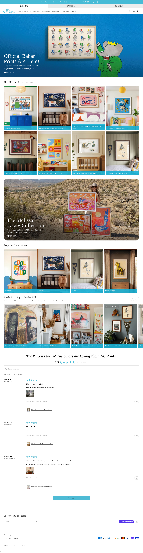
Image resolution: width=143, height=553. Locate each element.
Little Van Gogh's (12, 545)
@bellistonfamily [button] (77, 306)
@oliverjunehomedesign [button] (112, 306)
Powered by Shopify (23, 545)
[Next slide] (137, 299)
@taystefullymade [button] (44, 306)
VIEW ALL (29, 82)
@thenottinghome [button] (10, 306)
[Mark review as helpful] (136, 401)
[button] (24, 11)
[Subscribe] (37, 521)
